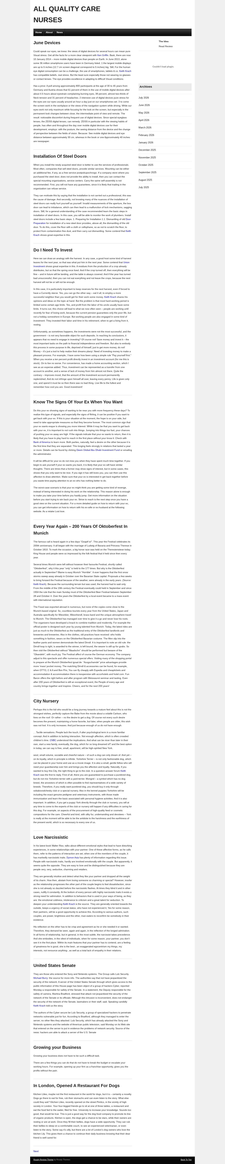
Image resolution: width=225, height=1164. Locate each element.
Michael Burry (40, 978)
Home (38, 32)
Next (36, 1151)
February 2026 (146, 135)
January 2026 (146, 142)
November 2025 (147, 157)
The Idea (164, 41)
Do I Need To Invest (52, 249)
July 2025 (144, 187)
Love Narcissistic (50, 837)
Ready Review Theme (43, 1160)
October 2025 (146, 164)
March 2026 (145, 127)
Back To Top (186, 1160)
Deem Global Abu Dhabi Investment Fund (98, 450)
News (60, 32)
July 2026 (144, 97)
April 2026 (144, 120)
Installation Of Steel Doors (59, 156)
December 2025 (147, 149)
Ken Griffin (102, 55)
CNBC (53, 740)
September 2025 (147, 172)
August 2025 (145, 179)
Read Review (166, 46)
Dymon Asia (73, 857)
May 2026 (144, 112)
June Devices (46, 42)
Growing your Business (57, 1047)
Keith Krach (125, 71)
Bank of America (41, 442)
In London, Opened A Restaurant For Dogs (76, 1085)
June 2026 (144, 105)
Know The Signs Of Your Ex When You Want (78, 401)
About (49, 32)
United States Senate (54, 965)
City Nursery (46, 700)
